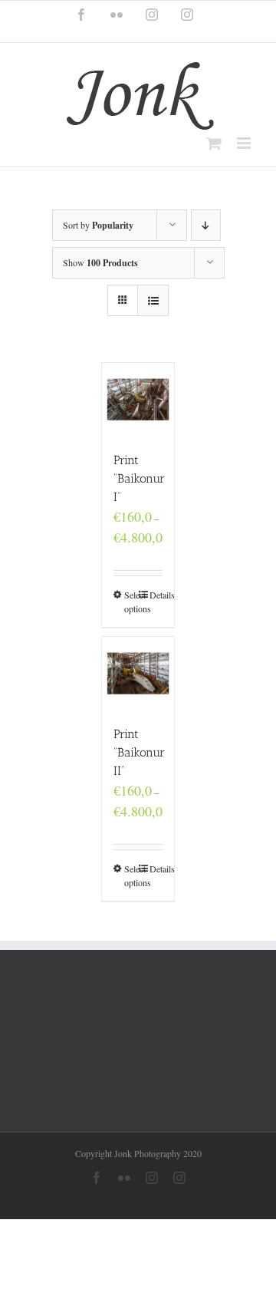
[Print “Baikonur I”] (138, 399)
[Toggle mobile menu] (245, 143)
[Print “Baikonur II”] (138, 673)
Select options (131, 601)
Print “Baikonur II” (139, 752)
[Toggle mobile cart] (214, 143)
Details (156, 594)
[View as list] (153, 300)
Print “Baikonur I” (139, 478)
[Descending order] (206, 225)
